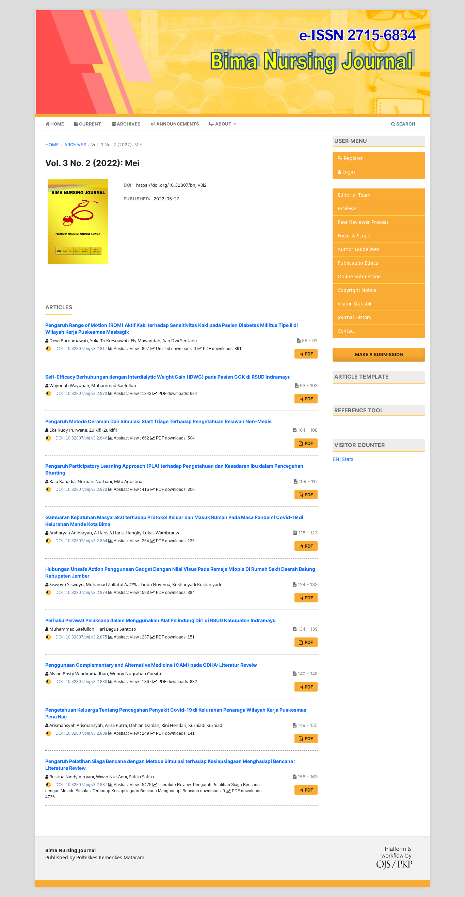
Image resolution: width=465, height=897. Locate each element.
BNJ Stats (343, 459)
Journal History (354, 317)
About (223, 124)
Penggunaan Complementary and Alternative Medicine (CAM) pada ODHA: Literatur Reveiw (151, 665)
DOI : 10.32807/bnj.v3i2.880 (81, 681)
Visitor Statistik (354, 303)
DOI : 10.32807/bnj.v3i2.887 (81, 784)
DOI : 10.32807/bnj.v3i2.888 (81, 733)
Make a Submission (379, 354)
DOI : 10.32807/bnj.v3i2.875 (81, 637)
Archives (128, 124)
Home (56, 124)
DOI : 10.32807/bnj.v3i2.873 (81, 489)
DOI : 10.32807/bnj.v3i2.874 (81, 592)
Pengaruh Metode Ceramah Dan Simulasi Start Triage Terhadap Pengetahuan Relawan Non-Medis (158, 421)
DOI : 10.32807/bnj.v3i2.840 (81, 438)
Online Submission (359, 276)
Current (89, 124)
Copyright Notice (357, 290)
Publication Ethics (358, 263)
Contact (346, 331)
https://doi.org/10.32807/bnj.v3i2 (171, 185)
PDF (308, 353)
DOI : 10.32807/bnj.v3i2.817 (81, 348)
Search (405, 124)
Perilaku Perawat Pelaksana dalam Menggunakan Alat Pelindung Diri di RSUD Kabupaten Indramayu (160, 620)
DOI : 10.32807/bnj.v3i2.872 (81, 393)
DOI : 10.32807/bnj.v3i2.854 (81, 540)
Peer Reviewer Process (363, 222)
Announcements (177, 124)
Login (348, 171)
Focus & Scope (354, 235)
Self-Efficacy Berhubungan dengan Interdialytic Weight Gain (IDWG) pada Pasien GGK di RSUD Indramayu (168, 377)
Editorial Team (354, 195)
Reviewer (348, 208)
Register (352, 158)
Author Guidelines (358, 249)
